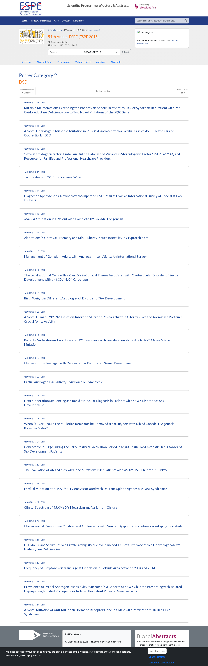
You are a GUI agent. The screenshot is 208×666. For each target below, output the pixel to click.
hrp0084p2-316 (31, 376)
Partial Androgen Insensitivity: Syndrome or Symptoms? (63, 382)
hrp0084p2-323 (31, 521)
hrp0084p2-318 (31, 418)
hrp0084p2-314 (31, 335)
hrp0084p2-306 (31, 172)
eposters (100, 61)
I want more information (161, 662)
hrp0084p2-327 (31, 604)
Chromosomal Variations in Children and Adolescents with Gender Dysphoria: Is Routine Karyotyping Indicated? (103, 526)
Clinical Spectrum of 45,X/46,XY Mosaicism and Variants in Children (71, 507)
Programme (63, 61)
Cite (56, 20)
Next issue (94, 30)
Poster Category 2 (38, 75)
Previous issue (56, 30)
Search (24, 20)
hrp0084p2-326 (31, 581)
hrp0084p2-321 (31, 483)
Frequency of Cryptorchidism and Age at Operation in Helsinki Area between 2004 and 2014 (89, 568)
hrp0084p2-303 (31, 102)
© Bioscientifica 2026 (76, 641)
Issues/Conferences (41, 20)
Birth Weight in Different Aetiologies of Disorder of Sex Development (74, 298)
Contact (66, 20)
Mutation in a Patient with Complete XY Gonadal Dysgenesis (73, 219)
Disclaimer (79, 20)
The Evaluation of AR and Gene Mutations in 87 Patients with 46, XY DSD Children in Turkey (95, 470)
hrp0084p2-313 (31, 311)
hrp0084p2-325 (31, 562)
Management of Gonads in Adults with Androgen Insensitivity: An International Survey (85, 256)
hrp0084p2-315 (31, 358)
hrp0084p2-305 (31, 148)
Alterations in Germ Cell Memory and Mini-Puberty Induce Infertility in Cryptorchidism (86, 238)
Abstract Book (44, 61)
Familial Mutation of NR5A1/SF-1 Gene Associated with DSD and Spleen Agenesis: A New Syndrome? (95, 489)
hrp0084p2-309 (31, 232)
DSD (43, 102)
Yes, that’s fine (157, 650)
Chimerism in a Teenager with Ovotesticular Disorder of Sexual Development (79, 363)
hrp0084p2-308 (31, 213)
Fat (182, 91)
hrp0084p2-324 (31, 539)
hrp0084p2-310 (31, 251)
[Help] (186, 20)
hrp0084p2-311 (31, 270)
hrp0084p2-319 (31, 441)
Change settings (157, 656)
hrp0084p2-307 (31, 190)
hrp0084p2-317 (31, 395)
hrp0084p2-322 (31, 502)
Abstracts (116, 61)
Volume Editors (83, 61)
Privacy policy (97, 641)
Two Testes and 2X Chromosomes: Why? (52, 177)
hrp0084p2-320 (31, 464)
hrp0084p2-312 (31, 293)
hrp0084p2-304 (31, 125)
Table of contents (104, 91)
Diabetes (27, 91)
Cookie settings (114, 641)
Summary (26, 61)
